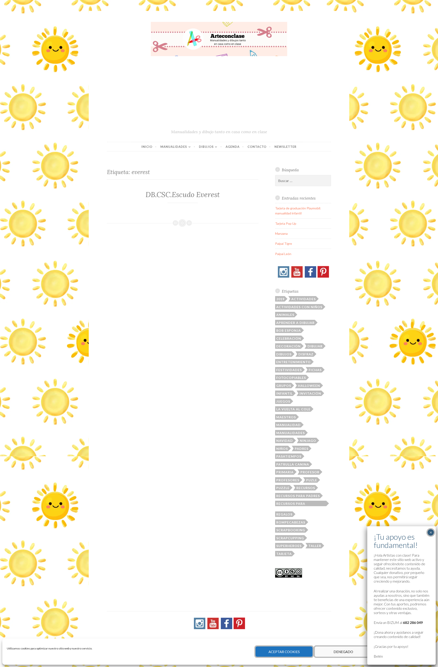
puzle (311, 480)
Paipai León (283, 254)
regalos (284, 514)
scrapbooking (290, 530)
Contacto (257, 147)
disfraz (305, 354)
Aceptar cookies (284, 652)
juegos (283, 401)
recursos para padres (298, 496)
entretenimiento (293, 362)
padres (301, 449)
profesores (287, 480)
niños (282, 449)
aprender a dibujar (295, 323)
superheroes (289, 546)
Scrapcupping (290, 538)
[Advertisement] (219, 95)
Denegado (343, 652)
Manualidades (173, 147)
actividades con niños (299, 307)
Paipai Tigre (283, 243)
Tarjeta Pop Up (285, 223)
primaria (285, 472)
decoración (288, 346)
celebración (288, 338)
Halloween (309, 386)
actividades (303, 299)
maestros (286, 417)
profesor (309, 472)
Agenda (233, 147)
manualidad (288, 425)
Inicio (146, 147)
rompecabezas (290, 522)
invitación (310, 393)
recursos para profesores (290, 504)
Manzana (281, 233)
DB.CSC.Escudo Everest (183, 194)
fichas (315, 370)
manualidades (290, 433)
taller (314, 546)
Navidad (284, 441)
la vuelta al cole (293, 409)
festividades (289, 370)
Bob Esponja (288, 330)
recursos (305, 488)
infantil (284, 393)
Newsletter (285, 147)
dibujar (315, 346)
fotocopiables (291, 378)
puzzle (282, 488)
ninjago (308, 441)
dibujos (284, 354)
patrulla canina (292, 464)
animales (285, 315)
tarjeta (284, 554)
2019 (280, 299)
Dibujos (206, 147)
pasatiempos (288, 456)
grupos (283, 386)
